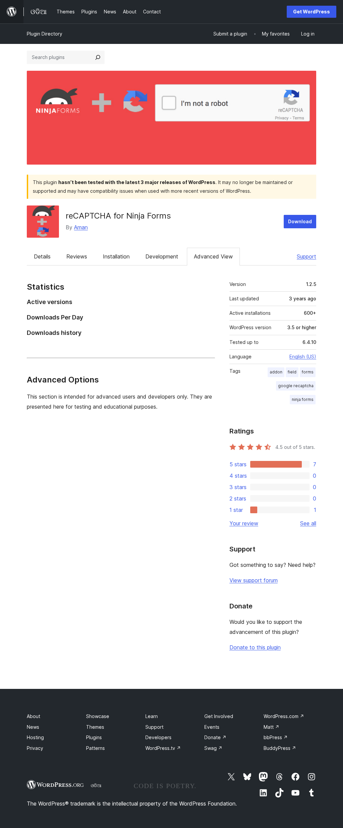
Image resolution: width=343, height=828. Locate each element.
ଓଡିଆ (96, 785)
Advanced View (213, 256)
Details (42, 256)
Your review (243, 523)
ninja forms (303, 399)
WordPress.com (284, 716)
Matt (271, 727)
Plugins (94, 737)
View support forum (253, 580)
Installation (116, 256)
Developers (158, 737)
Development (161, 256)
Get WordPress (311, 11)
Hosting (35, 737)
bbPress (276, 737)
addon (276, 371)
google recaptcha (296, 385)
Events (211, 727)
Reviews (76, 256)
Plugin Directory (44, 34)
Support (306, 256)
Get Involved (218, 716)
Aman (81, 227)
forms (308, 371)
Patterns (95, 748)
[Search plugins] (98, 57)
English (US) (302, 356)
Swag (213, 748)
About (33, 716)
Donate (215, 737)
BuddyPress (280, 748)
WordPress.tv (163, 748)
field (292, 371)
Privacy (35, 748)
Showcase (97, 716)
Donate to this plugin (255, 647)
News (33, 727)
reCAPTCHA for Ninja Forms (118, 216)
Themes (95, 727)
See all (308, 523)
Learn (151, 716)
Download (300, 221)
